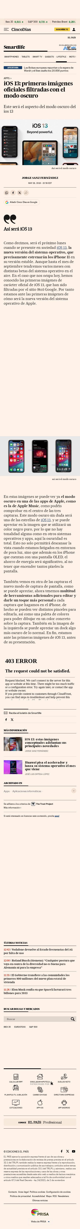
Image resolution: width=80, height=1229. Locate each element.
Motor (72, 57)
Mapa (49, 1196)
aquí (57, 816)
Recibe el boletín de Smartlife (25, 712)
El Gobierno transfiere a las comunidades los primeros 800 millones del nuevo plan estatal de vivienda (37, 978)
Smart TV (37, 57)
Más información (12, 807)
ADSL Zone (67, 48)
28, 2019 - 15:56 (40, 183)
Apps (7, 78)
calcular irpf (16, 1082)
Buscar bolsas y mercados (22, 1009)
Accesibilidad (38, 1196)
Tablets (26, 57)
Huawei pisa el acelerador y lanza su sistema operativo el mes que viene (50, 766)
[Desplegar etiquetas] (73, 790)
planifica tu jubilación (15, 1095)
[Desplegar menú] (6, 29)
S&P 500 (33, 22)
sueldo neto (64, 1082)
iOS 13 (62, 247)
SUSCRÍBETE (62, 29)
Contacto (12, 1192)
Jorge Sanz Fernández (40, 178)
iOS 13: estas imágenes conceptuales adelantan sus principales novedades (45, 743)
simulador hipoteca (40, 1082)
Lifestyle (61, 57)
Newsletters (63, 1196)
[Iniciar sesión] (73, 29)
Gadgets (49, 57)
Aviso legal (23, 1192)
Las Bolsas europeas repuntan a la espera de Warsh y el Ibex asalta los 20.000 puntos (48, 69)
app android (64, 1108)
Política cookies (37, 1192)
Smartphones (11, 57)
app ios (40, 1108)
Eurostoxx (19, 1027)
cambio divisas (40, 1095)
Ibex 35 (9, 22)
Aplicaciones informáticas (26, 791)
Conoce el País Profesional (40, 1122)
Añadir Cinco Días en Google (23, 202)
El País (71, 37)
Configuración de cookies (58, 1192)
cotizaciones (15, 1108)
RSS (55, 1196)
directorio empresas (64, 1095)
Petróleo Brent (59, 22)
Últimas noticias (15, 942)
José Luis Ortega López (37, 774)
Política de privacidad (20, 1196)
